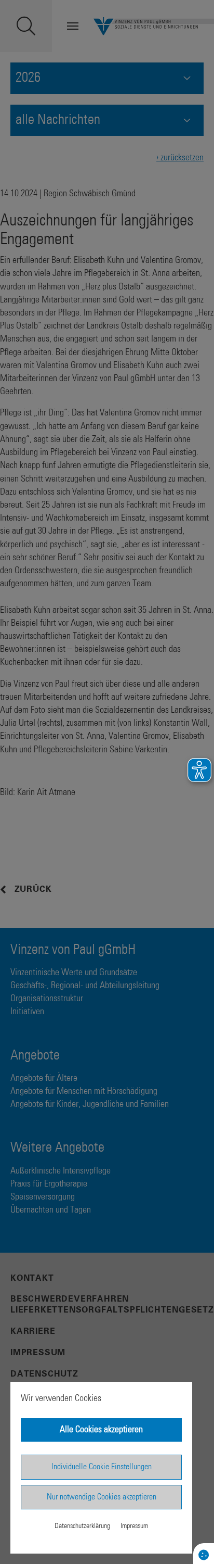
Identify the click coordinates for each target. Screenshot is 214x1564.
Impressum (134, 1526)
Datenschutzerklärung (82, 1526)
